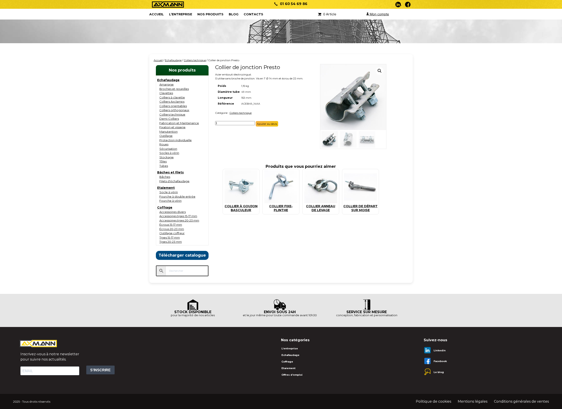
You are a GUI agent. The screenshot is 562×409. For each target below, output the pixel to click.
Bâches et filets (170, 172)
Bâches (164, 177)
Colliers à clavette (172, 97)
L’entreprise (180, 14)
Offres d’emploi (292, 374)
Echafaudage (173, 60)
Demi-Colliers (169, 118)
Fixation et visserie (172, 127)
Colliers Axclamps (171, 101)
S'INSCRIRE (100, 370)
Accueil (158, 60)
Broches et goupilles (174, 89)
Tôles (163, 161)
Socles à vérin (169, 153)
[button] (380, 71)
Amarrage (166, 84)
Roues (163, 144)
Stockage (166, 157)
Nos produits (210, 14)
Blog (233, 14)
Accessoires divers (172, 212)
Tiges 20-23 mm (170, 241)
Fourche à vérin (170, 200)
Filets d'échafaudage (174, 181)
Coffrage (164, 207)
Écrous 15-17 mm (170, 224)
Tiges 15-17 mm (169, 237)
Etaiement (166, 188)
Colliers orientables (173, 106)
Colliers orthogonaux (174, 110)
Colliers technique (195, 60)
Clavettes (166, 93)
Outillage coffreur (172, 233)
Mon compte (379, 14)
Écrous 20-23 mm (171, 229)
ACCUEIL (156, 14)
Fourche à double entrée (177, 196)
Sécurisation (168, 148)
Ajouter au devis (267, 123)
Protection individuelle (175, 140)
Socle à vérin (168, 192)
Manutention (168, 131)
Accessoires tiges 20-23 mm (179, 220)
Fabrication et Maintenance (179, 123)
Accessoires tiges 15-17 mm (178, 216)
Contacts (253, 14)
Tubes (163, 166)
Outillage (166, 136)
